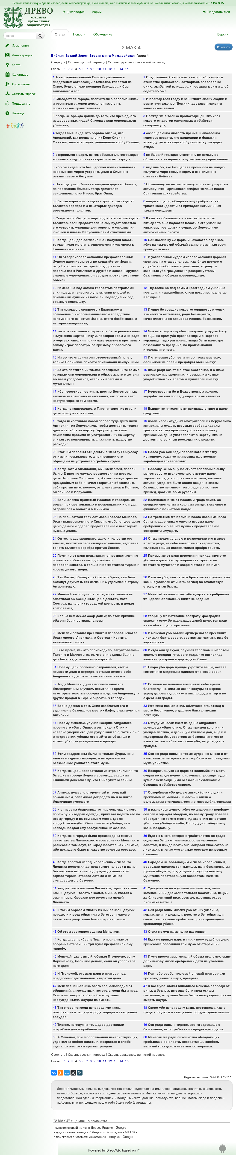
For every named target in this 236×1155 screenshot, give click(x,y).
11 (104, 68)
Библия (57, 55)
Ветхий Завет (76, 55)
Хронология (21, 84)
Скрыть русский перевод (86, 62)
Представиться (218, 11)
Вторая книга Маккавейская (112, 55)
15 (127, 68)
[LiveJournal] (80, 1073)
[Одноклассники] (60, 1073)
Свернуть (58, 62)
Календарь (20, 74)
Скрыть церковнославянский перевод (136, 62)
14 (121, 68)
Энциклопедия (73, 11)
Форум (96, 11)
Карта (16, 64)
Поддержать (21, 103)
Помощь (18, 113)
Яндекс (107, 1127)
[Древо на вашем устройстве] (222, 1150)
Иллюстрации (22, 55)
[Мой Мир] (67, 1073)
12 (110, 68)
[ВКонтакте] (54, 1073)
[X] (73, 1073)
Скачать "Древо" (24, 93)
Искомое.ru (97, 1136)
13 (116, 68)
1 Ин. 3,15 (217, 3)
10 (99, 68)
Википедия (114, 1132)
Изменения (20, 45)
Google (121, 1127)
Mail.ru (130, 1132)
